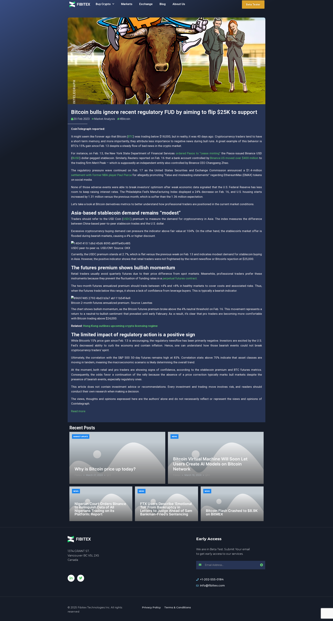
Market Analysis (104, 119)
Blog (163, 4)
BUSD (75, 158)
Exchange (146, 4)
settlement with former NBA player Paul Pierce (101, 175)
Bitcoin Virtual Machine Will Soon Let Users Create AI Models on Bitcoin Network (210, 464)
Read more (78, 411)
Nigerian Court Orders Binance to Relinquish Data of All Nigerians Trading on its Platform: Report (100, 509)
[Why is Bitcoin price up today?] (117, 458)
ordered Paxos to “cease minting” (198, 153)
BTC (130, 136)
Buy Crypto (103, 4)
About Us (179, 4)
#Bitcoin (125, 119)
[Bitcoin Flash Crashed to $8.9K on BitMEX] (232, 503)
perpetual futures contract (180, 278)
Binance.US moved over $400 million (234, 158)
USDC (127, 219)
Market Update (80, 436)
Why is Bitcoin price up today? (105, 469)
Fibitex (78, 475)
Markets (126, 4)
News (174, 436)
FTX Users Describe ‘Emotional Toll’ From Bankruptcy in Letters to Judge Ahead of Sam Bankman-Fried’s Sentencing (166, 509)
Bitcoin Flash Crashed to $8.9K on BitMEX (232, 512)
